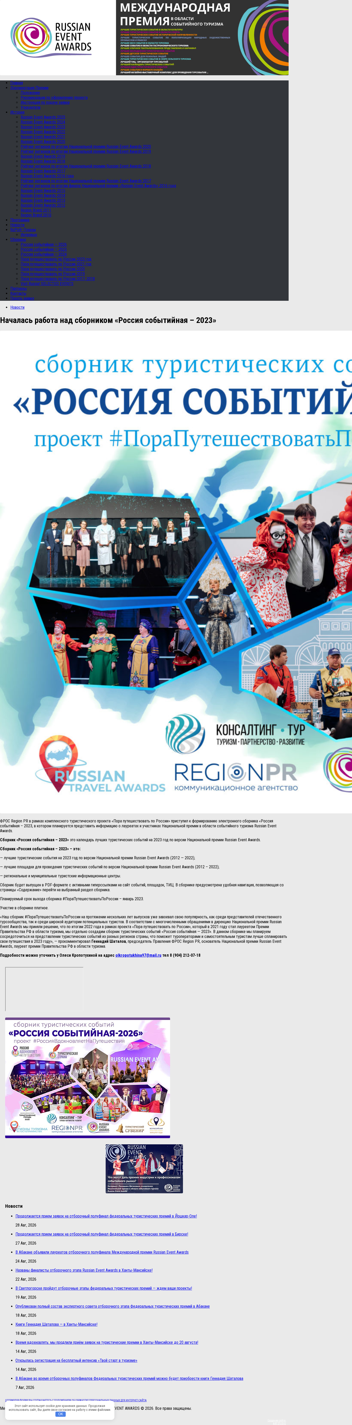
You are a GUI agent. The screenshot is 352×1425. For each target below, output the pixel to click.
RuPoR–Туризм (23, 229)
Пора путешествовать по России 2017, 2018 (58, 278)
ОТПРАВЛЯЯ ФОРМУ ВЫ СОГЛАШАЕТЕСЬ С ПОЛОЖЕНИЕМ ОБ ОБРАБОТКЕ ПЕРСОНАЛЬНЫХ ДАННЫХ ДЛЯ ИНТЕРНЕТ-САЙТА (76, 1400)
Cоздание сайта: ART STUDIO (276, 1422)
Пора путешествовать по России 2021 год (56, 264)
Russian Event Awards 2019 (43, 156)
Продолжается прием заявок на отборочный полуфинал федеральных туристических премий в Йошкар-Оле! (106, 1216)
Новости (17, 224)
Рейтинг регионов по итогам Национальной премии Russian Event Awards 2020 (86, 146)
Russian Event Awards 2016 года (47, 175)
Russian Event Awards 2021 (43, 136)
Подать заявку (22, 298)
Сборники (18, 239)
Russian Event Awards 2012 (43, 205)
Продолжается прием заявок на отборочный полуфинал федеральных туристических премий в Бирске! (101, 1234)
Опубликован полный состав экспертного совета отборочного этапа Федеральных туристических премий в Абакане (112, 1306)
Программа (19, 220)
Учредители (30, 107)
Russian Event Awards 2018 (43, 161)
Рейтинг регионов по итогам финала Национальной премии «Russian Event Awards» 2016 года (98, 185)
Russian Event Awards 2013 (43, 200)
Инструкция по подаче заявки (45, 102)
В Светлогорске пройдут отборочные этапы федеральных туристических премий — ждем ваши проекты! (103, 1288)
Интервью (29, 234)
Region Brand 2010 (36, 215)
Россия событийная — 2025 (44, 249)
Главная (16, 82)
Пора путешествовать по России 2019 (53, 273)
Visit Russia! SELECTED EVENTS (47, 283)
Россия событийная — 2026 (44, 244)
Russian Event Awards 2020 (43, 141)
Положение (30, 92)
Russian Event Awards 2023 (43, 126)
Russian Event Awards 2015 (43, 190)
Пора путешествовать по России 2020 (53, 268)
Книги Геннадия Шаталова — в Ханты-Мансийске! (56, 1324)
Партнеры (18, 288)
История (17, 112)
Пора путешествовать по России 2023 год (56, 259)
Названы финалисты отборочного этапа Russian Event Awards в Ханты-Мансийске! (84, 1270)
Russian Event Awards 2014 (43, 195)
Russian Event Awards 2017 (43, 171)
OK (60, 1414)
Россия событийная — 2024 (44, 254)
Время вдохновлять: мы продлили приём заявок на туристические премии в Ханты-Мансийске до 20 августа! (106, 1342)
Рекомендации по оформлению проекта (54, 97)
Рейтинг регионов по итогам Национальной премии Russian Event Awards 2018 (86, 166)
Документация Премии (29, 87)
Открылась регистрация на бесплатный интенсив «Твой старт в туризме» (76, 1360)
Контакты (18, 293)
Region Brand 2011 (36, 210)
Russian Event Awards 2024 (43, 122)
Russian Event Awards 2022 (43, 131)
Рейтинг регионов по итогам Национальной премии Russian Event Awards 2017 (86, 180)
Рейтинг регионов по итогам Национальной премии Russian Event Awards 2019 (86, 151)
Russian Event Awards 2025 (43, 117)
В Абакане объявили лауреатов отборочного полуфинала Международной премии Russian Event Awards (102, 1252)
